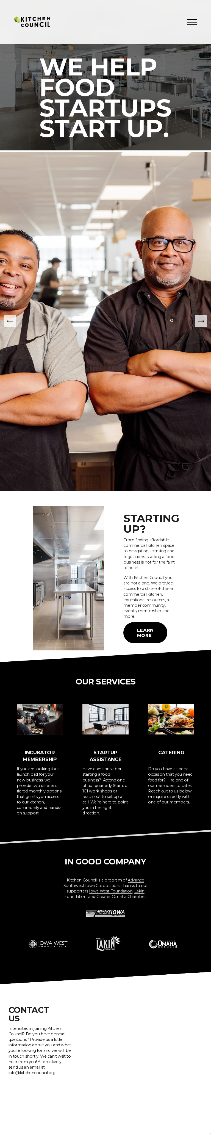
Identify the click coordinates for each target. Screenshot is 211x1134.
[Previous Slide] (10, 321)
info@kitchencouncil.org (32, 1072)
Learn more (145, 633)
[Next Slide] (201, 321)
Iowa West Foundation (110, 891)
